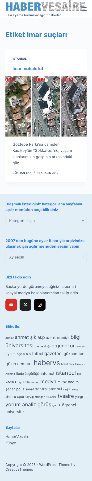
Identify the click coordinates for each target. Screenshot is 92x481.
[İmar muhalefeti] (45, 106)
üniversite (14, 411)
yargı (79, 397)
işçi (79, 373)
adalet (9, 338)
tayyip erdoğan (35, 397)
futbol (37, 353)
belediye (63, 338)
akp (41, 337)
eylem (10, 354)
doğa (47, 346)
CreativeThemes (19, 469)
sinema (10, 397)
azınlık (51, 338)
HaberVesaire (17, 436)
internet (47, 373)
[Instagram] (40, 305)
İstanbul (20, 58)
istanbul (66, 373)
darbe (39, 346)
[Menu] (84, 9)
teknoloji (51, 397)
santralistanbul (48, 389)
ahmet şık (25, 337)
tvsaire (66, 396)
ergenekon (64, 345)
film (28, 354)
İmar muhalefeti (29, 68)
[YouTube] (11, 305)
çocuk (56, 405)
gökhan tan (74, 353)
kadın (9, 382)
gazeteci (53, 353)
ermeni (81, 346)
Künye (10, 443)
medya (48, 381)
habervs (47, 363)
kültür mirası (31, 382)
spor (20, 397)
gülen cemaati (19, 363)
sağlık (67, 389)
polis (20, 389)
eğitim (21, 354)
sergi (75, 389)
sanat (29, 389)
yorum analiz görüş (28, 404)
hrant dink (67, 364)
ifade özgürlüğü (28, 373)
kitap (18, 382)
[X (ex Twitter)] (25, 305)
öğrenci (69, 405)
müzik (62, 382)
